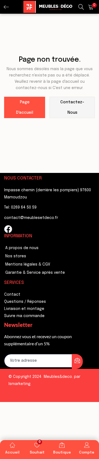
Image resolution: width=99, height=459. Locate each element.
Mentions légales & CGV (27, 264)
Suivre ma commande (24, 316)
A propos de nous (21, 248)
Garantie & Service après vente (35, 273)
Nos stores (15, 256)
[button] (91, 7)
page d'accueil (24, 107)
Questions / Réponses (25, 302)
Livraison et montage (24, 309)
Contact (12, 295)
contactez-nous (72, 107)
